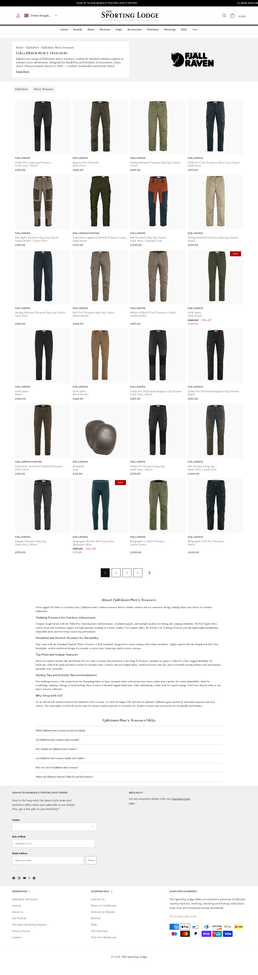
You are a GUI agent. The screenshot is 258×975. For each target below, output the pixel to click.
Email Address (19, 853)
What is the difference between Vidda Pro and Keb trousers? (64, 776)
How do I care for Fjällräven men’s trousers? (57, 767)
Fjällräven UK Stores (25, 899)
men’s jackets (168, 681)
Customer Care (181, 798)
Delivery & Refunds (103, 911)
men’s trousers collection (49, 689)
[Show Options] (93, 827)
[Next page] (148, 572)
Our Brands (19, 918)
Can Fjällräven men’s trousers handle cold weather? (60, 758)
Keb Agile (204, 623)
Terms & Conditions (104, 905)
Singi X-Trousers (139, 661)
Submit (91, 860)
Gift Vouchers (99, 931)
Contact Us (98, 899)
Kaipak (199, 644)
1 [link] (105, 572)
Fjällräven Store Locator (91, 702)
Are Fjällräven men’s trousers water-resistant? (57, 739)
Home (19, 47)
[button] (232, 15)
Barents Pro (79, 661)
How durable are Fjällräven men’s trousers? (56, 749)
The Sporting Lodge (134, 956)
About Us (18, 911)
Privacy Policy (21, 931)
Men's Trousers (43, 89)
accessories (166, 705)
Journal (16, 905)
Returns (96, 918)
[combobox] (52, 827)
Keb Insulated (105, 644)
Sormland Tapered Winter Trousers (75, 644)
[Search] (224, 15)
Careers (16, 937)
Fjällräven (32, 47)
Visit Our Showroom (104, 937)
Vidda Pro (74, 623)
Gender (16, 820)
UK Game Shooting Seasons (29, 924)
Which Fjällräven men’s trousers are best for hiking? (60, 730)
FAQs (94, 924)
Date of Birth (19, 836)
